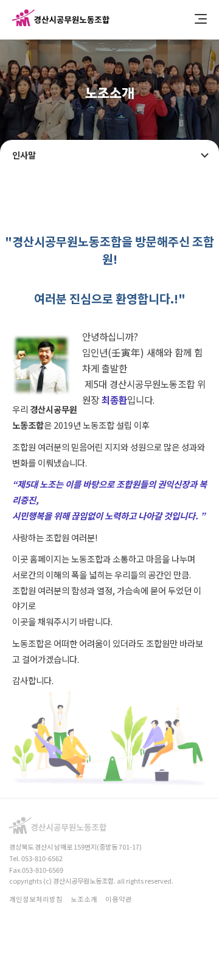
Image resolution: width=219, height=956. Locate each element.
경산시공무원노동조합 (60, 19)
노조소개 (84, 899)
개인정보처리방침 (36, 899)
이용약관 (118, 899)
